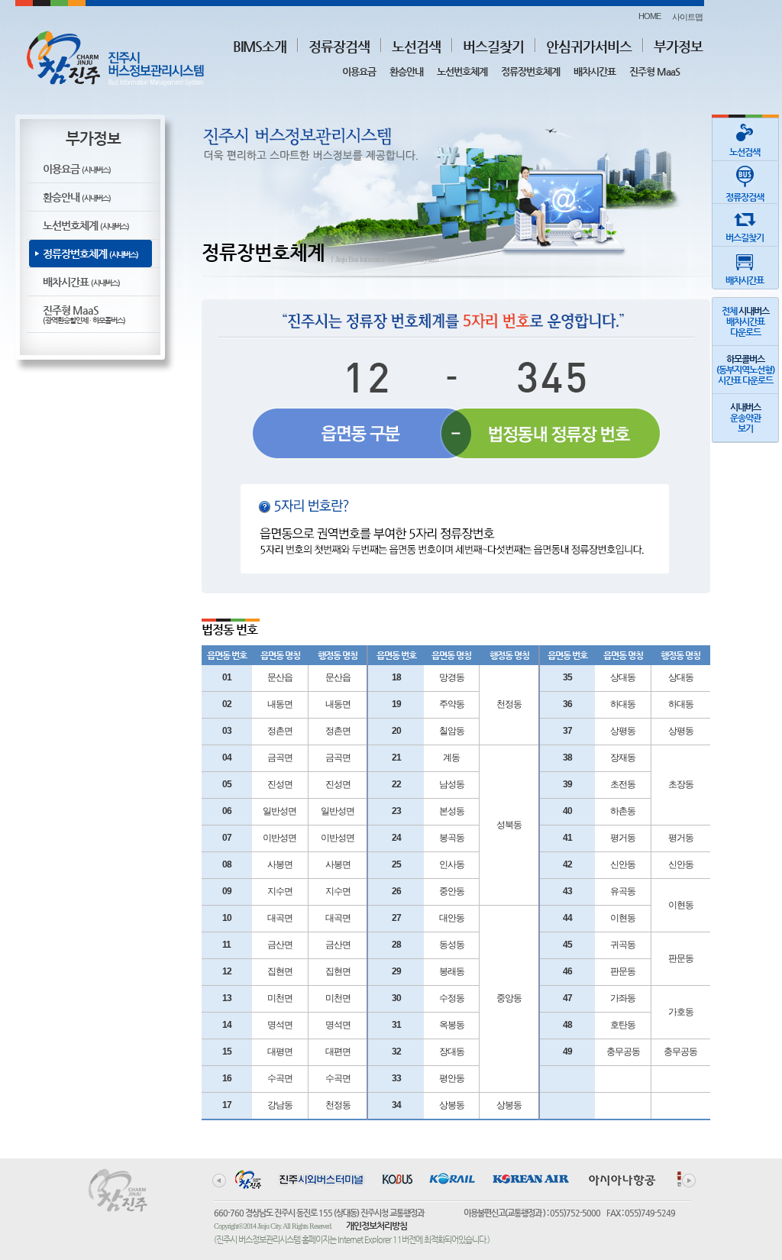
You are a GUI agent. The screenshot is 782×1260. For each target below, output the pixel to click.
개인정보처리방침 (376, 1225)
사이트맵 (687, 16)
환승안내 (406, 71)
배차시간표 (595, 71)
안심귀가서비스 (589, 46)
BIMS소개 (259, 46)
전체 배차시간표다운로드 (745, 321)
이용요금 (359, 71)
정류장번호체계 (530, 71)
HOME (649, 16)
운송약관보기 (745, 418)
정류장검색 (339, 46)
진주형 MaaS (654, 71)
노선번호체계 (462, 71)
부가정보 (678, 46)
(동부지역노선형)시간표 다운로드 (745, 370)
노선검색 (416, 46)
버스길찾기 (493, 46)
